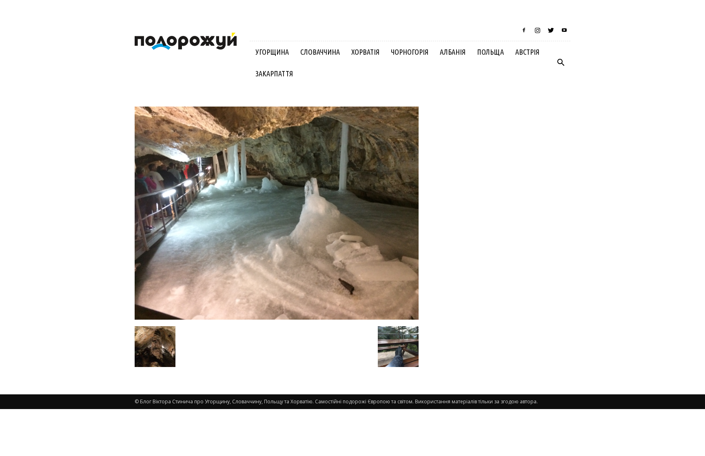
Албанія (453, 52)
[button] (560, 63)
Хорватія (365, 52)
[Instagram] (537, 30)
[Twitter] (551, 30)
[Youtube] (564, 30)
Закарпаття (274, 73)
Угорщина (272, 52)
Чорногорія (409, 52)
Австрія (527, 52)
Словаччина (320, 52)
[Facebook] (524, 30)
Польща (490, 52)
